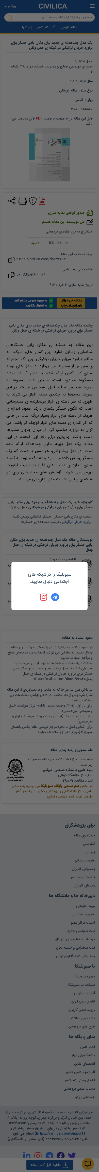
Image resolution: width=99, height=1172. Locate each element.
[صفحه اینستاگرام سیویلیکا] (44, 597)
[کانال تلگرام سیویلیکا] (55, 597)
